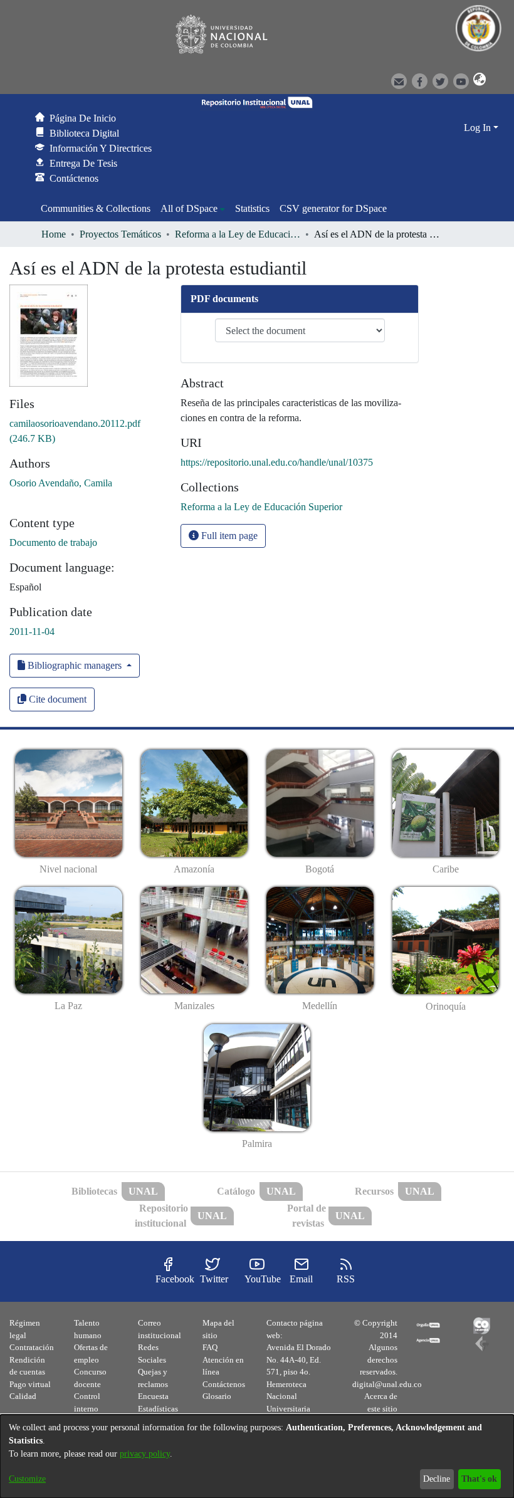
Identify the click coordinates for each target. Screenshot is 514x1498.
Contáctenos (223, 1384)
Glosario (216, 1396)
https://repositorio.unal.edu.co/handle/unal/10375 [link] (277, 462)
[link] (261, 506)
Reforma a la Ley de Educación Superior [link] (237, 234)
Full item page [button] (228, 535)
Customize (27, 1479)
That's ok (479, 1479)
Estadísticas (158, 1408)
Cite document (56, 699)
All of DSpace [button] (189, 208)
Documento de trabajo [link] (53, 542)
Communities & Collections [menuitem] (95, 208)
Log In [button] (478, 127)
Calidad (22, 1396)
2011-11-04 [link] (32, 631)
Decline (436, 1479)
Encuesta (153, 1396)
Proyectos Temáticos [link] (120, 234)
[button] (477, 80)
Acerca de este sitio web (380, 1408)
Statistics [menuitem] (252, 208)
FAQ (210, 1347)
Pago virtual (30, 1384)
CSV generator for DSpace (333, 208)
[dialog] (257, 1456)
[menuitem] (192, 208)
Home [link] (53, 234)
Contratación (31, 1347)
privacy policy (145, 1454)
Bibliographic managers (74, 665)
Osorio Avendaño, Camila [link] (60, 483)
